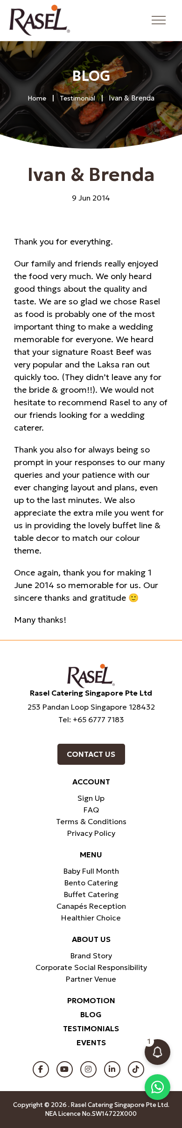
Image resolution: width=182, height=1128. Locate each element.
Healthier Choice (91, 917)
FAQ (91, 809)
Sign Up (91, 798)
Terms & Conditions (91, 821)
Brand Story (91, 955)
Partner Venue (91, 979)
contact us (91, 754)
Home (37, 98)
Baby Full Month (91, 871)
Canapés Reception (91, 906)
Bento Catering (91, 882)
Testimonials (91, 1028)
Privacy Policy (91, 833)
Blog (91, 1014)
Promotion (91, 1000)
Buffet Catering (91, 894)
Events (91, 1042)
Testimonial (77, 98)
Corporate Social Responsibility (91, 967)
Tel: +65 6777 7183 (91, 719)
